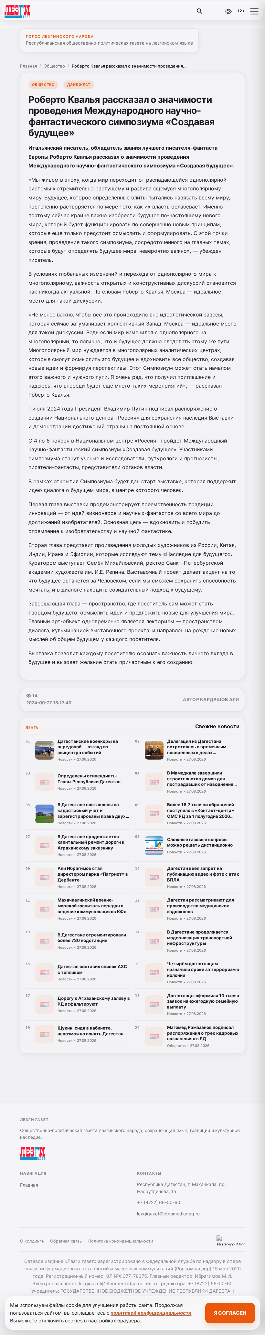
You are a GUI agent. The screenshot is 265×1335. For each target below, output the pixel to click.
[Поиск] (200, 11)
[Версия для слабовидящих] (228, 11)
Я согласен (230, 1313)
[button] (254, 11)
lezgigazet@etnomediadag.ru (168, 1213)
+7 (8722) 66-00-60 (158, 1202)
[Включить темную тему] (214, 11)
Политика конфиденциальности (120, 1241)
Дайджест (78, 84)
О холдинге (32, 1241)
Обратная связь (66, 1241)
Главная (28, 66)
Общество (54, 66)
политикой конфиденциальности (151, 1313)
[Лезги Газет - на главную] (32, 11)
